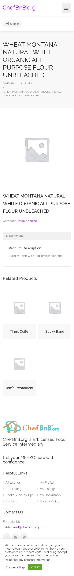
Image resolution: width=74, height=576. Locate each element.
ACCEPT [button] (34, 567)
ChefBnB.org (19, 7)
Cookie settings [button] (15, 567)
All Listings (13, 482)
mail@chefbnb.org (26, 527)
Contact (11, 501)
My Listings (48, 489)
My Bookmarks (50, 495)
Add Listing (13, 489)
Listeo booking (27, 221)
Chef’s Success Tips (20, 495)
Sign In (14, 23)
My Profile (47, 482)
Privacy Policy (49, 501)
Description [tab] (14, 236)
